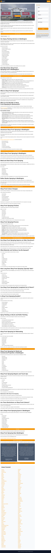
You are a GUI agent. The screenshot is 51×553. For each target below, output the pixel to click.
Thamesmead (20, 499)
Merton (2, 478)
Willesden (19, 488)
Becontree (19, 526)
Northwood (19, 546)
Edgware (19, 532)
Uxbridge (19, 540)
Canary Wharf (3, 531)
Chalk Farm (19, 474)
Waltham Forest (20, 523)
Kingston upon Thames (4, 503)
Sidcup (2, 535)
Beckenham (3, 483)
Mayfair (2, 520)
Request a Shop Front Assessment (17, 127)
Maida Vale (3, 539)
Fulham (2, 501)
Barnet (19, 537)
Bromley (2, 544)
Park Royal (19, 480)
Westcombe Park (3, 526)
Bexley (19, 485)
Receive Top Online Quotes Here (17, 440)
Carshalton (4, 438)
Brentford (2, 536)
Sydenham (3, 482)
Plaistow (19, 479)
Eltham (2, 522)
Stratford (19, 484)
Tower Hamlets (3, 534)
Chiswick (2, 530)
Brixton (2, 487)
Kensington (3, 515)
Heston (19, 494)
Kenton (19, 527)
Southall (19, 502)
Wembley (19, 503)
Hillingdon (19, 522)
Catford (2, 491)
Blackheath (3, 507)
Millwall (2, 516)
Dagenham (19, 528)
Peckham (2, 496)
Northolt (19, 518)
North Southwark (3, 512)
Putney (2, 493)
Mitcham (15, 438)
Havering (19, 547)
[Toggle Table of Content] (8, 36)
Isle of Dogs (3, 517)
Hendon (19, 512)
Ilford (18, 513)
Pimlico (2, 502)
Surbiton (2, 498)
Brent (18, 507)
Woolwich (19, 469)
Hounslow (19, 475)
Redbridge (19, 521)
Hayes (19, 517)
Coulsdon (2, 477)
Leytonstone (19, 508)
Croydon (1, 438)
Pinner (19, 536)
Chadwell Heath (20, 531)
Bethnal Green (3, 540)
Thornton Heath (9, 438)
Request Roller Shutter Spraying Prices (17, 186)
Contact (49, 1)
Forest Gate (19, 497)
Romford (19, 541)
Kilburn (19, 470)
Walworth (2, 506)
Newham (19, 489)
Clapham (2, 488)
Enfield (19, 542)
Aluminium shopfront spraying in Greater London (7, 139)
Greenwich (3, 511)
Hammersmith (3, 521)
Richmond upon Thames (4, 525)
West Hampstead (20, 483)
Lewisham (2, 497)
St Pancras (3, 541)
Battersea (2, 492)
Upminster (19, 545)
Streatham (2, 479)
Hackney (19, 478)
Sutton (12, 438)
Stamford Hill (20, 498)
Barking (19, 504)
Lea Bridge (19, 493)
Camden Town (3, 545)
